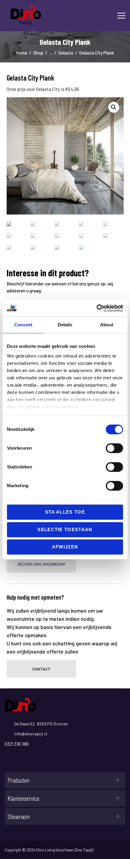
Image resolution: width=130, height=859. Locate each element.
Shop (38, 52)
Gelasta (65, 52)
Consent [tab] (23, 324)
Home (21, 52)
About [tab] (106, 324)
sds (10, 759)
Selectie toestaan (65, 529)
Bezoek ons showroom (41, 564)
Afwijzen (65, 546)
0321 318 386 (17, 744)
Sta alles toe (65, 511)
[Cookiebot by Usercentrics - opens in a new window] (96, 308)
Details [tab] (65, 324)
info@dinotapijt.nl (31, 733)
